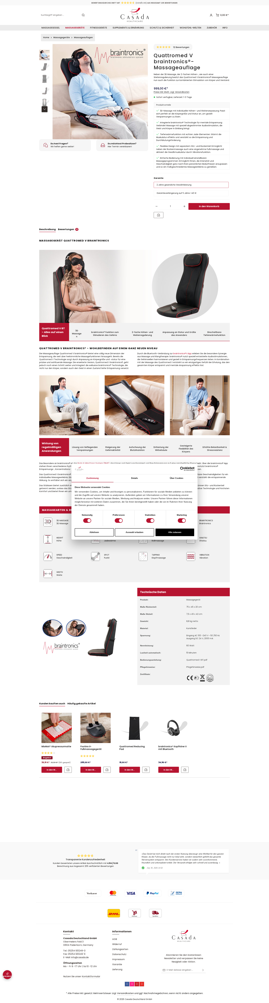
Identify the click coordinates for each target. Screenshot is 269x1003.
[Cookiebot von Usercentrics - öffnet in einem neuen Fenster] (182, 469)
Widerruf (117, 944)
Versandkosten (125, 993)
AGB (114, 939)
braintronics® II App (182, 353)
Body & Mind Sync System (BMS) (93, 463)
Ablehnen (94, 532)
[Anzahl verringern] (156, 206)
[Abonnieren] (203, 970)
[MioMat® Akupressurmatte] (56, 728)
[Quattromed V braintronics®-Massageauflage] (100, 91)
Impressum (118, 959)
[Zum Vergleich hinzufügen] (158, 215)
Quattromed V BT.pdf (196, 659)
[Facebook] (127, 984)
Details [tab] (134, 478)
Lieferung (117, 969)
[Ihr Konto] (211, 15)
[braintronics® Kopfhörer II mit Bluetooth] (173, 728)
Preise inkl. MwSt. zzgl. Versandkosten (171, 92)
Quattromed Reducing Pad (132, 748)
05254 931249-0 (76, 950)
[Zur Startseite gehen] (134, 15)
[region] (93, 91)
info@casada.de (80, 957)
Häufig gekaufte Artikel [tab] (81, 703)
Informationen (122, 931)
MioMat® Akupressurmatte (56, 746)
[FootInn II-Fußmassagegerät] (95, 728)
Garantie (117, 964)
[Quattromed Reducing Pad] (134, 728)
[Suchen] (83, 15)
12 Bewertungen (181, 47)
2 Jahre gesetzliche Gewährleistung (174, 184)
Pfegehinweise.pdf (195, 667)
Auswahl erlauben (134, 532)
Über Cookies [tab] (176, 478)
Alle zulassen (174, 532)
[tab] (47, 229)
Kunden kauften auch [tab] (52, 703)
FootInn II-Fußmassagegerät (91, 748)
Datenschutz (119, 954)
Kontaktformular (91, 976)
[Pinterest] (137, 984)
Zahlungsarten (120, 949)
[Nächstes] (44, 109)
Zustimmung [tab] (92, 478)
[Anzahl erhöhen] (184, 206)
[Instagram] (132, 984)
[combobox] (59, 15)
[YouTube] (142, 984)
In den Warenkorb (209, 206)
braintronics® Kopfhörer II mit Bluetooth (172, 748)
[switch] (119, 520)
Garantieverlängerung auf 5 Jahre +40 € (177, 193)
